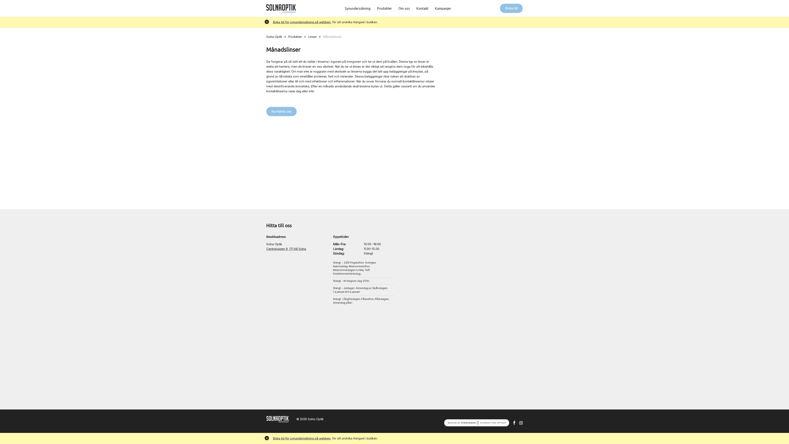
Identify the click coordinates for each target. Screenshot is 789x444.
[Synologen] (476, 422)
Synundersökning (357, 8)
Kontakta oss (281, 111)
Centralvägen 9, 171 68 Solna (286, 249)
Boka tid (511, 8)
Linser (312, 37)
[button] (267, 22)
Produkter (384, 8)
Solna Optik (274, 37)
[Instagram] (521, 422)
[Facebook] (514, 422)
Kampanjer (443, 8)
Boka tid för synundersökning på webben (302, 22)
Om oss (404, 8)
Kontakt (422, 8)
